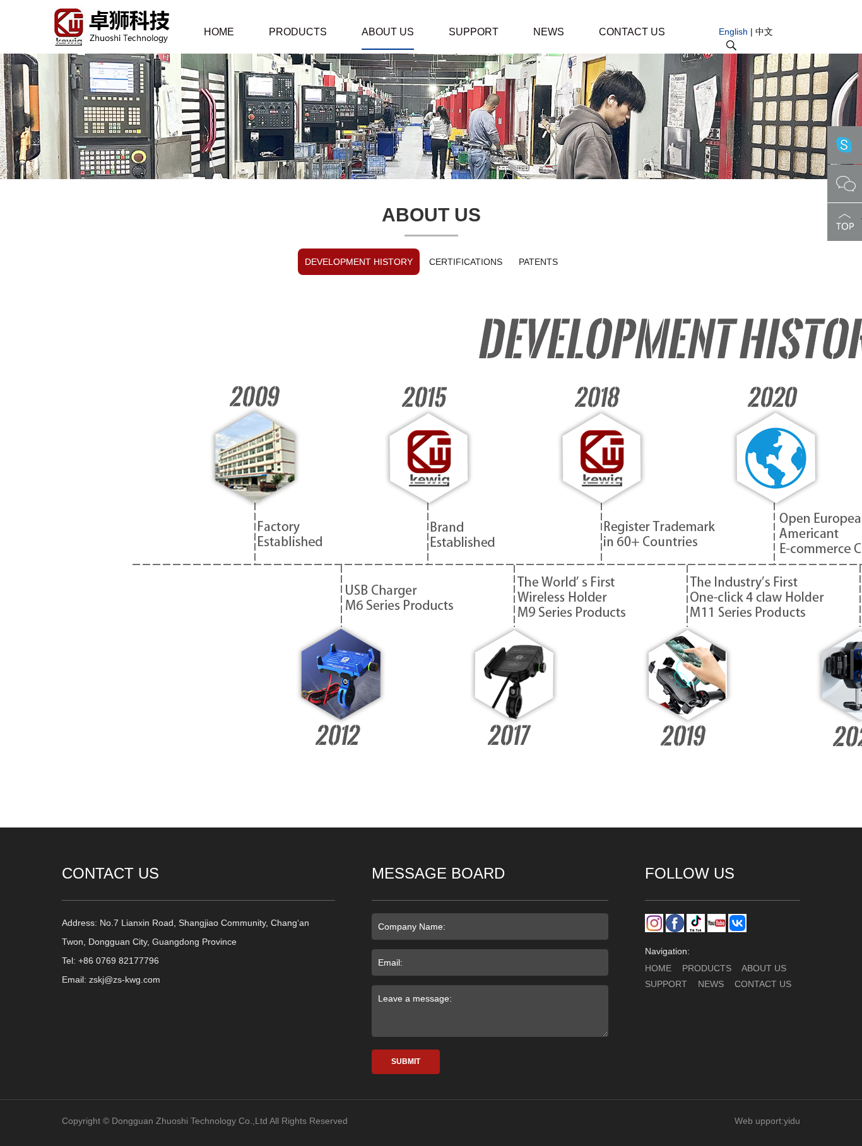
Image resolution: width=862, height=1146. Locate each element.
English (733, 31)
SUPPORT (474, 31)
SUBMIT (405, 1061)
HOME (219, 31)
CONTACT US (632, 31)
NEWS (548, 31)
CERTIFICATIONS (465, 262)
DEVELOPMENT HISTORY (359, 262)
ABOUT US (388, 31)
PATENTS (538, 262)
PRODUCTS (298, 31)
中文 (764, 31)
